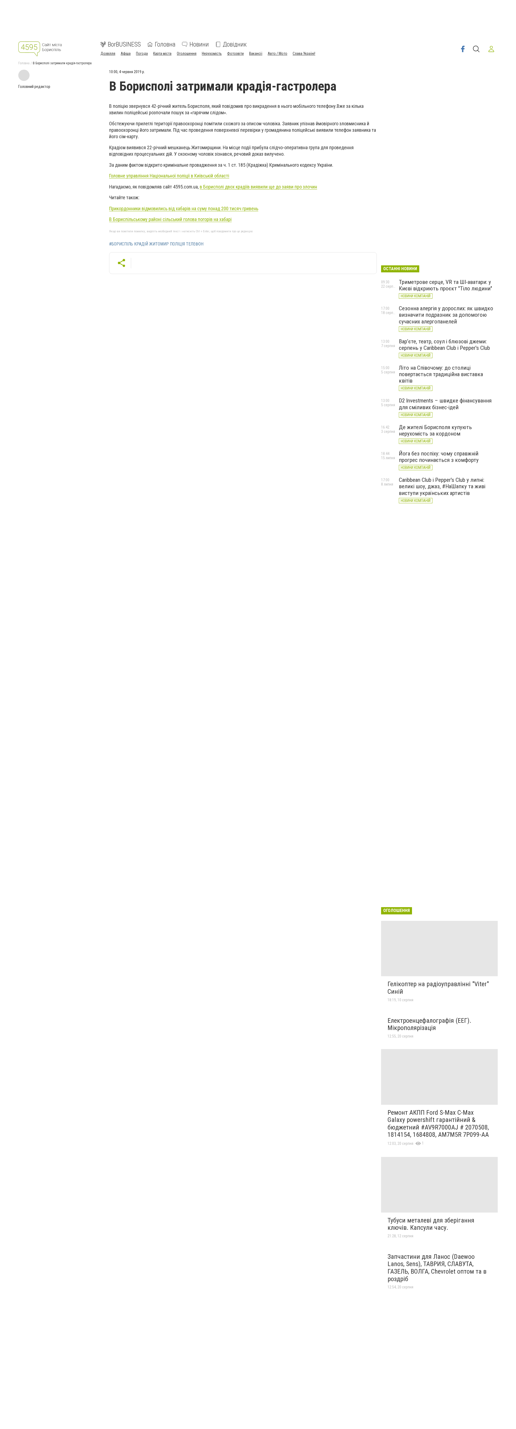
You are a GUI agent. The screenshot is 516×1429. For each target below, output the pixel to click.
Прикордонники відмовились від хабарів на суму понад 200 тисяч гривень (183, 208)
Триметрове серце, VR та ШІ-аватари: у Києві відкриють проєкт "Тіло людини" (445, 285)
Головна (165, 44)
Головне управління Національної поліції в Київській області (169, 176)
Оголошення (186, 53)
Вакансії (255, 53)
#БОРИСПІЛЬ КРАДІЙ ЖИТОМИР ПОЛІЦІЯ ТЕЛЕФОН (156, 244)
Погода (142, 53)
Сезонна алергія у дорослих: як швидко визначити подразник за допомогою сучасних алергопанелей (446, 315)
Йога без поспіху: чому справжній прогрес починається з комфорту (439, 456)
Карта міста (162, 53)
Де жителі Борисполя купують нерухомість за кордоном (435, 430)
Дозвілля (108, 53)
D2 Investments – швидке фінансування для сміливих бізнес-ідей (445, 403)
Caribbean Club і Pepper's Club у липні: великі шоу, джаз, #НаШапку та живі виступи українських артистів (442, 486)
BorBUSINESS (124, 44)
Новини (199, 44)
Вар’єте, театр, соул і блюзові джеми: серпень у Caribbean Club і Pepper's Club (444, 344)
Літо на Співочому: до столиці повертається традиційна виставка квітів (441, 374)
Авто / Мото (277, 53)
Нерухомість (212, 53)
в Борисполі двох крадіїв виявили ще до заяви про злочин (258, 187)
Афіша (126, 53)
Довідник (235, 44)
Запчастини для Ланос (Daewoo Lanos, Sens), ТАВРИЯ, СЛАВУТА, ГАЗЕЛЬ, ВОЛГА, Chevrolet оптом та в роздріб (437, 1268)
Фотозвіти (235, 53)
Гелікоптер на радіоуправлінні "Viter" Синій (438, 987)
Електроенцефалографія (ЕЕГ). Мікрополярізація (429, 1024)
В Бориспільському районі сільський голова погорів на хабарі (170, 219)
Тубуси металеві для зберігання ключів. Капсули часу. (431, 1224)
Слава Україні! (304, 53)
